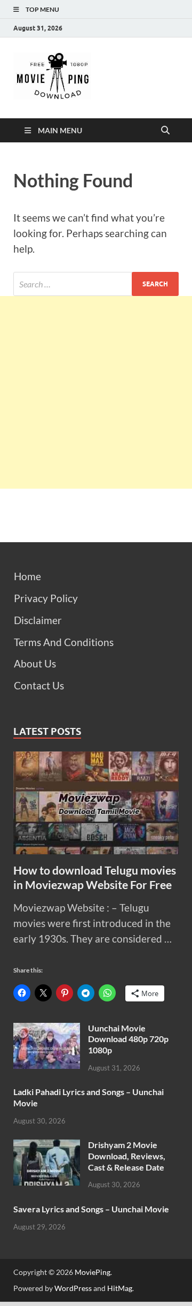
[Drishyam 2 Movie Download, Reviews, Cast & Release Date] (46, 1147)
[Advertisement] (96, 392)
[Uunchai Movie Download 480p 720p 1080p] (46, 1030)
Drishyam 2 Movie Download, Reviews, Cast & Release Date (126, 1156)
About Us (35, 663)
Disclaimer (38, 620)
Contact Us (39, 685)
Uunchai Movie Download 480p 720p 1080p (128, 1039)
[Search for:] (96, 284)
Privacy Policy (46, 598)
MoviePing (92, 1272)
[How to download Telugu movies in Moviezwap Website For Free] (96, 759)
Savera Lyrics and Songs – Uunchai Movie (91, 1209)
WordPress (73, 1288)
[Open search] (165, 130)
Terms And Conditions (64, 642)
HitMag (119, 1288)
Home (27, 576)
